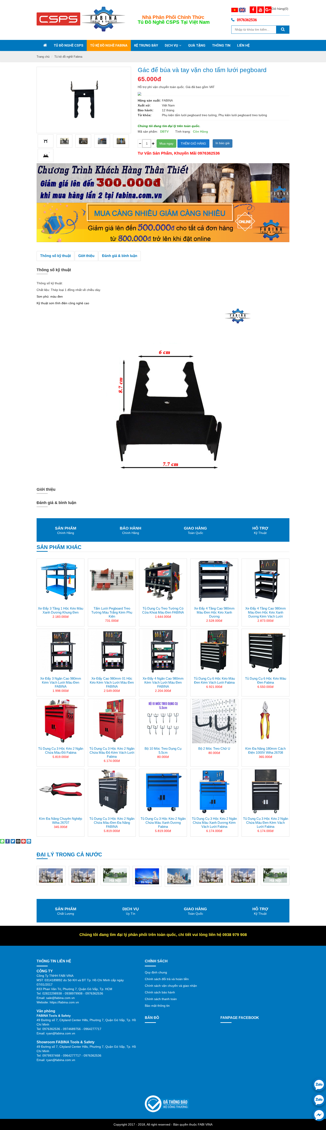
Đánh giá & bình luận (119, 256)
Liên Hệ (243, 45)
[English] (242, 10)
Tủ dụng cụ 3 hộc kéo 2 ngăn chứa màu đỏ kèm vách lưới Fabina (111, 752)
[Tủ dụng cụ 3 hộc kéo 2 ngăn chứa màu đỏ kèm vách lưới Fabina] (112, 721)
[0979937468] (319, 1099)
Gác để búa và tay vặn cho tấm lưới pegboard (202, 70)
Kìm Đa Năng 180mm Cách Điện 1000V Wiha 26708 (265, 750)
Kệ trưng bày (146, 45)
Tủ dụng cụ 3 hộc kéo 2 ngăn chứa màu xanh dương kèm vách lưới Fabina (214, 822)
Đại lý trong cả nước (69, 854)
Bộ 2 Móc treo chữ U (214, 748)
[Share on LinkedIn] (29, 841)
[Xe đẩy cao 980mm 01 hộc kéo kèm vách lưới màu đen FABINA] (112, 651)
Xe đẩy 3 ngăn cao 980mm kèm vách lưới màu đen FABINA (60, 682)
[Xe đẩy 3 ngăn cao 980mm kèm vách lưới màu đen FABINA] (60, 651)
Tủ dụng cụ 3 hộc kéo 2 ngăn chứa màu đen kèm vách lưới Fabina (265, 822)
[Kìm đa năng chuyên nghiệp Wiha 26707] (60, 791)
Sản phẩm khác (59, 547)
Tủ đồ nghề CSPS (68, 45)
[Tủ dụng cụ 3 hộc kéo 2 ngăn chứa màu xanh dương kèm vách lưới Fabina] (214, 791)
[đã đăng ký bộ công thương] (167, 1103)
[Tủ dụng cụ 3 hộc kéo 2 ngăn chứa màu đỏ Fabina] (60, 721)
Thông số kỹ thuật (55, 256)
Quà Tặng (196, 45)
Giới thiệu (86, 256)
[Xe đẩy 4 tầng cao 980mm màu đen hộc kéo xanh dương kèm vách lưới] (265, 581)
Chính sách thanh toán (161, 999)
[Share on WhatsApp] (2, 841)
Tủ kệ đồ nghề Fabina (109, 45)
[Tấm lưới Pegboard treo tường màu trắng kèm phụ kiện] (112, 581)
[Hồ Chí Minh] (147, 876)
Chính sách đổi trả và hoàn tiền (167, 979)
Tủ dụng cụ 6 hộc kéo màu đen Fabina (265, 680)
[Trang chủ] (45, 45)
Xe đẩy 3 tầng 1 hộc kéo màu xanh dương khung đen (60, 610)
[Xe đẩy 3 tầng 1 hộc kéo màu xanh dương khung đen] (60, 581)
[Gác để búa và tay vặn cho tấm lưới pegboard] (45, 141)
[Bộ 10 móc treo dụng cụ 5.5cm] (163, 721)
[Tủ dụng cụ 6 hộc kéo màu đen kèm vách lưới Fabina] (214, 651)
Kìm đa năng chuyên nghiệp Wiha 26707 (60, 820)
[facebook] (319, 1114)
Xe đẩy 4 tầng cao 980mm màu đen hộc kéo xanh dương (214, 612)
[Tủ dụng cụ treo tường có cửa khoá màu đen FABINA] (163, 581)
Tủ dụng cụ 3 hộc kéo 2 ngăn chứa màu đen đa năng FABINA (111, 822)
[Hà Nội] (83, 875)
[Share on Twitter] (13, 841)
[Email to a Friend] (18, 841)
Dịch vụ (171, 45)
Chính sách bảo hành (160, 992)
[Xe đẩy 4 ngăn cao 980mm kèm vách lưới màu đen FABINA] (163, 651)
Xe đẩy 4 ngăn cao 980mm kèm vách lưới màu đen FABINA (163, 682)
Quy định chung (156, 972)
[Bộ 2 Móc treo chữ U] (214, 721)
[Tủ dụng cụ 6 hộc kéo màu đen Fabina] (265, 651)
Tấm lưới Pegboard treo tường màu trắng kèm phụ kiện (111, 612)
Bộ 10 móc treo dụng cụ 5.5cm (163, 750)
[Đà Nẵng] (115, 876)
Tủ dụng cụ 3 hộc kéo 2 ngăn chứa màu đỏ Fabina (60, 750)
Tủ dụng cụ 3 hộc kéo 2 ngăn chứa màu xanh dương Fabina (163, 822)
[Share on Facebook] (7, 841)
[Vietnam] (234, 10)
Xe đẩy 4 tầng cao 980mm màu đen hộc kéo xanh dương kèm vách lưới (265, 612)
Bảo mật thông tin (157, 1005)
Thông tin (221, 45)
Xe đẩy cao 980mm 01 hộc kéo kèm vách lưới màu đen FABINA (112, 682)
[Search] (282, 29)
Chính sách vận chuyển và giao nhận (171, 985)
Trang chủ (43, 56)
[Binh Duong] (51, 875)
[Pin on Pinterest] (23, 841)
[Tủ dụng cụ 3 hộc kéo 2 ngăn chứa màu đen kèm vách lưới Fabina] (265, 791)
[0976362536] (319, 1084)
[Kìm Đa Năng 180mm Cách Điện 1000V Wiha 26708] (265, 721)
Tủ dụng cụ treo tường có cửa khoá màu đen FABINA (163, 610)
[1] (45, 155)
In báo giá (223, 143)
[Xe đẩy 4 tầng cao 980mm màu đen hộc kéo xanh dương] (214, 581)
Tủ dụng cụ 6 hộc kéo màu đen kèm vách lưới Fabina (214, 680)
